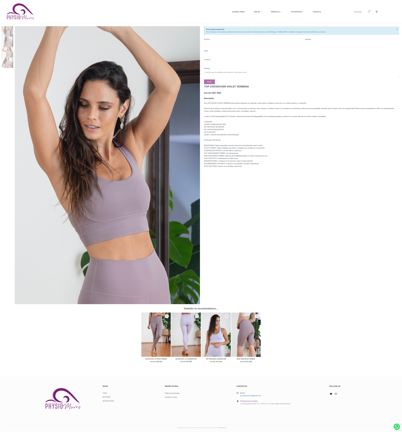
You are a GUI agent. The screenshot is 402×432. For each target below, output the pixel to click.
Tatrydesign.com (222, 427)
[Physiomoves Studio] (237, 401)
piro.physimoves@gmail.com (250, 395)
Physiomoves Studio (249, 401)
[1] (107, 165)
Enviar (209, 82)
